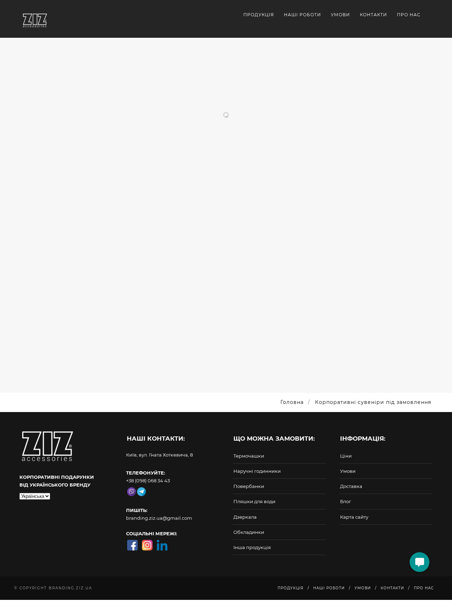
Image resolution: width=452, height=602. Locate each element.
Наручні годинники (257, 471)
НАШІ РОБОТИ (302, 14)
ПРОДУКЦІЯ (258, 14)
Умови (348, 471)
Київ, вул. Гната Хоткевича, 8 (159, 455)
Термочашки (248, 456)
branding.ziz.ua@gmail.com (159, 518)
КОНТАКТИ (373, 14)
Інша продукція (252, 547)
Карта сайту (354, 517)
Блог (345, 501)
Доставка (351, 486)
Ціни (346, 456)
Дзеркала (245, 517)
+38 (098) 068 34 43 (148, 480)
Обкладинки (248, 532)
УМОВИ (340, 14)
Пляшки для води (254, 501)
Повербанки (248, 486)
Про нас (409, 14)
